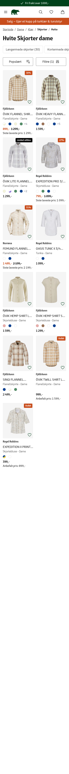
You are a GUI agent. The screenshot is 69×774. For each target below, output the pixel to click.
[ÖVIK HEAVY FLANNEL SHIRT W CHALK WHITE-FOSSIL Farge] (48, 124)
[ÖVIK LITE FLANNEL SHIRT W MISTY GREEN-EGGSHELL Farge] (15, 191)
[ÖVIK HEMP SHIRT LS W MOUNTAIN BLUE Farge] (10, 326)
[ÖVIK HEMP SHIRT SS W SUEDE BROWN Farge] (43, 326)
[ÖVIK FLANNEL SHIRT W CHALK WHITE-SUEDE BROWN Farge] (15, 124)
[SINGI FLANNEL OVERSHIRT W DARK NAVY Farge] (5, 389)
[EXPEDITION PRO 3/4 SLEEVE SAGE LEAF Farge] (43, 191)
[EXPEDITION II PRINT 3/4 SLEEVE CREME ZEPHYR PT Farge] (10, 457)
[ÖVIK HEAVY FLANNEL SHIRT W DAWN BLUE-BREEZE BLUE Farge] (54, 124)
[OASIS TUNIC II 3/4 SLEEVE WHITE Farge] (38, 258)
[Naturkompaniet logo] (15, 12)
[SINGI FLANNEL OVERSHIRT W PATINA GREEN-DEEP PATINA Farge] (15, 389)
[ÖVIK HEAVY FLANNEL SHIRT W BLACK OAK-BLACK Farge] (43, 124)
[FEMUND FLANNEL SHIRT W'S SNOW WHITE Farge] (5, 258)
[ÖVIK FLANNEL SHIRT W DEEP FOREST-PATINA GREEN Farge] (21, 124)
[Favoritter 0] (51, 12)
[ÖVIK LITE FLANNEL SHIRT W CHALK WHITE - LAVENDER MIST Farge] (10, 191)
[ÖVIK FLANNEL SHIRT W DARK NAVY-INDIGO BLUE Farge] (10, 124)
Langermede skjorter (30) (23, 49)
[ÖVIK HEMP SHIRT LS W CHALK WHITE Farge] (15, 326)
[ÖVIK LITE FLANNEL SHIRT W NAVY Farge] (21, 191)
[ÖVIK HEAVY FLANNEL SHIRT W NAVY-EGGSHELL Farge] (38, 124)
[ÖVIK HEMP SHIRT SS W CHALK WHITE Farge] (48, 326)
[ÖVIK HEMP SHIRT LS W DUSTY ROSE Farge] (5, 326)
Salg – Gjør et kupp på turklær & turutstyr (34, 21)
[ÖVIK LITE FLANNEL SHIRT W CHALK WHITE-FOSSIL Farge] (5, 191)
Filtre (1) (48, 62)
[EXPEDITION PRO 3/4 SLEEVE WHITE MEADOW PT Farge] (38, 191)
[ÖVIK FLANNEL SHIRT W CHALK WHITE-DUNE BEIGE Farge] (5, 124)
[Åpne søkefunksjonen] (40, 12)
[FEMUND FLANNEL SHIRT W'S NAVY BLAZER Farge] (10, 258)
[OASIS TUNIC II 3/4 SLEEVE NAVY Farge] (43, 258)
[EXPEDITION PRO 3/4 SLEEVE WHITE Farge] (54, 191)
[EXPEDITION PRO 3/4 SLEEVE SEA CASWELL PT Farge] (48, 191)
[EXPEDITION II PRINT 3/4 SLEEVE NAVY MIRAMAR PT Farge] (5, 457)
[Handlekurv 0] (63, 12)
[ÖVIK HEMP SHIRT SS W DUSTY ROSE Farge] (38, 326)
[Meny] (5, 12)
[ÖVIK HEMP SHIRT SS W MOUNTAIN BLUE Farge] (54, 326)
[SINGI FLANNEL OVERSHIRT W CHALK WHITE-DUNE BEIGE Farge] (10, 389)
